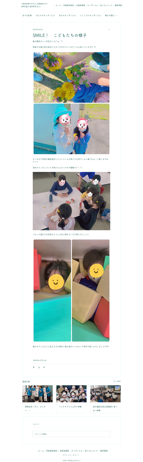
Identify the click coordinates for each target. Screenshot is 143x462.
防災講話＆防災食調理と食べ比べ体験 (105, 408)
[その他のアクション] (109, 29)
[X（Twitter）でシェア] (39, 367)
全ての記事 (27, 15)
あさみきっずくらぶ (67, 15)
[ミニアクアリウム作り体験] (71, 393)
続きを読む (109, 15)
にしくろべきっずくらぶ (90, 15)
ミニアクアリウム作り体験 (70, 407)
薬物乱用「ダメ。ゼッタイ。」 (35, 408)
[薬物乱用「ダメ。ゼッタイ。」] (37, 393)
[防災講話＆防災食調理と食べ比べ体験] (105, 393)
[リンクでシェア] (44, 367)
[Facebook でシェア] (34, 367)
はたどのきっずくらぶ (45, 15)
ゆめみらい (31, 6)
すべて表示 (117, 381)
